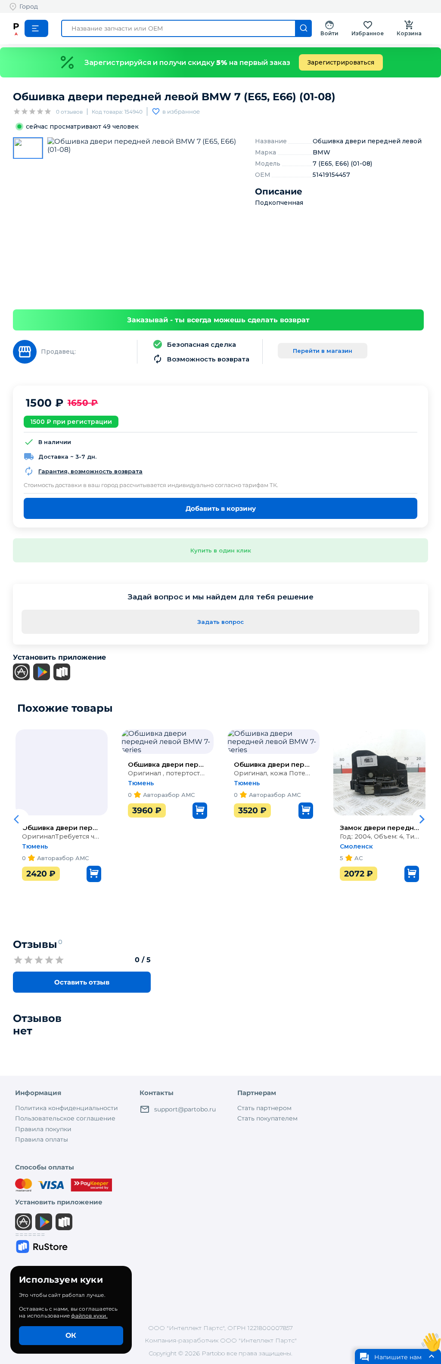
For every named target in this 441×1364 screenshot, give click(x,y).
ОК (70, 1335)
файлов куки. (89, 1315)
